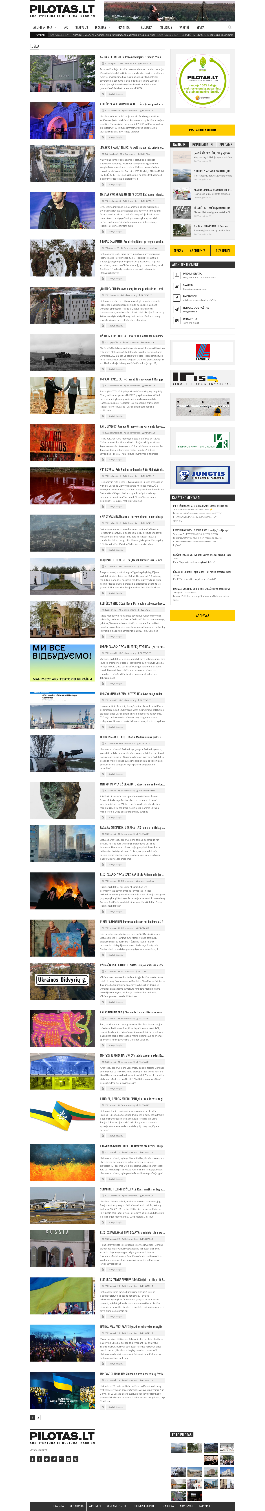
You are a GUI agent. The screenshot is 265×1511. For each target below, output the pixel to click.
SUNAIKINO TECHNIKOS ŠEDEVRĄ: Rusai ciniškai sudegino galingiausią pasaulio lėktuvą (132, 1189)
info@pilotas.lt (190, 311)
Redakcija (77, 1506)
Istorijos (166, 27)
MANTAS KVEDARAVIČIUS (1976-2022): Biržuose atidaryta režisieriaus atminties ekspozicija (132, 194)
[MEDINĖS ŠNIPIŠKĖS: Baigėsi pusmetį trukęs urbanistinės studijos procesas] (211, 1484)
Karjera (168, 1506)
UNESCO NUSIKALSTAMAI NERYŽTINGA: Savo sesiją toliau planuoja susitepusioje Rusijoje (132, 694)
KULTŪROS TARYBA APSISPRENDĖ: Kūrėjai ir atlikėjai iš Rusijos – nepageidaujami (132, 1279)
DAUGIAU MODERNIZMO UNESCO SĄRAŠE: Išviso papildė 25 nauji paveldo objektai (202, 589)
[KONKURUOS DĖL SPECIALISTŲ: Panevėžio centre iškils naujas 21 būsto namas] (211, 1472)
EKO (65, 27)
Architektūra (42, 27)
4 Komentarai (128, 743)
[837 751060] (61, 1459)
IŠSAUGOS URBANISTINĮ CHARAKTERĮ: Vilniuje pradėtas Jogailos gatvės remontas (202, 572)
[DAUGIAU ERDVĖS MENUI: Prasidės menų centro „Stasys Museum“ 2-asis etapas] (194, 1448)
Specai (200, 27)
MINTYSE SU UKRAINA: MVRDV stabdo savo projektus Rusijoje (132, 1055)
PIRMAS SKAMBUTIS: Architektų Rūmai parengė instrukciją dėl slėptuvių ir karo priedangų (132, 242)
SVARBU (188, 284)
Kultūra (146, 27)
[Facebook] (39, 1459)
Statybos (81, 27)
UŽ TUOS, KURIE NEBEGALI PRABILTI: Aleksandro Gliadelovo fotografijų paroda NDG (132, 336)
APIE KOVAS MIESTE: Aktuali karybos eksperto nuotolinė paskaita (132, 517)
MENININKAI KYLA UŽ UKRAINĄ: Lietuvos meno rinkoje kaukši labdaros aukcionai (132, 784)
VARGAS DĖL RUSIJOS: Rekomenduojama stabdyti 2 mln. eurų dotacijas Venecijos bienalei (132, 57)
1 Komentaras (129, 566)
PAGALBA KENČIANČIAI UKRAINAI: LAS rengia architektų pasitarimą (132, 827)
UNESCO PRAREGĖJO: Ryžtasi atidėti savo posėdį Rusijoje (131, 379)
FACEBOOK (190, 296)
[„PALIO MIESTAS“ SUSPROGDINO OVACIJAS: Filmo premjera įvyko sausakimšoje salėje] (194, 1496)
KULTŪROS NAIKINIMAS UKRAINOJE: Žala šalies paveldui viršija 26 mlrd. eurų (132, 104)
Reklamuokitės (117, 1506)
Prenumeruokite (145, 1506)
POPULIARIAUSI (202, 144)
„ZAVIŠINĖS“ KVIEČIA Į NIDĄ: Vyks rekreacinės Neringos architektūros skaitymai (213, 153)
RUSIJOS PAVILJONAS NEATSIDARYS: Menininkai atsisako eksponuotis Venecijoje (132, 1232)
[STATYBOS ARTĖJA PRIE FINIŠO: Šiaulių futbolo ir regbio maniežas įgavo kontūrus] (194, 1472)
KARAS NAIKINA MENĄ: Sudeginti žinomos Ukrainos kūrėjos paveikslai (132, 1012)
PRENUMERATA (192, 273)
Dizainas (100, 27)
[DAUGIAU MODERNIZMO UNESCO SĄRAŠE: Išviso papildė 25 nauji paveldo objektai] (227, 1472)
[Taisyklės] (75, 1459)
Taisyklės (205, 1506)
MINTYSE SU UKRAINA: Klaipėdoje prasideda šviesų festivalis (132, 1374)
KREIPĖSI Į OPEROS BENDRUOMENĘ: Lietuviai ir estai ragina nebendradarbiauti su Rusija (132, 1099)
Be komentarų (131, 110)
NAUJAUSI (179, 144)
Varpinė (184, 27)
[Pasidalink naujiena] (47, 1459)
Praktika (124, 27)
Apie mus (95, 1506)
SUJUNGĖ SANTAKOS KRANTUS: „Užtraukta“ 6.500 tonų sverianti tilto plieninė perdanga (213, 171)
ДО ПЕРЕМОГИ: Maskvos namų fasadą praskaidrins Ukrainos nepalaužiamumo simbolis (132, 289)
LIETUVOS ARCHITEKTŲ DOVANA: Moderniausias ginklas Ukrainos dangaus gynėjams (132, 737)
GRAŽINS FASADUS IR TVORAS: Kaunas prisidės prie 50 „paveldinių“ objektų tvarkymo (202, 555)
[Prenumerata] (32, 1459)
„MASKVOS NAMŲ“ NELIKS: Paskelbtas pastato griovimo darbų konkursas (132, 147)
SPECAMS (225, 144)
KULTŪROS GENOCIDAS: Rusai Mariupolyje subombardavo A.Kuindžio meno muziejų (132, 603)
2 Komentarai (129, 63)
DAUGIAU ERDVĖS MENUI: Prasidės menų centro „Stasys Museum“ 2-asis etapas (213, 226)
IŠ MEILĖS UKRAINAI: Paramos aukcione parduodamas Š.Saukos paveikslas (132, 922)
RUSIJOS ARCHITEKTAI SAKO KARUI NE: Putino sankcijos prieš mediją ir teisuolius (132, 874)
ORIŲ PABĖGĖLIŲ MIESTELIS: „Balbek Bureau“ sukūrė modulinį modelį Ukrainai (132, 560)
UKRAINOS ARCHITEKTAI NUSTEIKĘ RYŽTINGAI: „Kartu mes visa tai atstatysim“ (132, 647)
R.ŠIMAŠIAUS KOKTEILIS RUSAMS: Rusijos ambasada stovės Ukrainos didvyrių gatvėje (132, 965)
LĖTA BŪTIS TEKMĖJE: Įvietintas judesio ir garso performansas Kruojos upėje (175, 34)
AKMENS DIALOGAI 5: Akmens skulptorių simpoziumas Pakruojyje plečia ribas (67, 34)
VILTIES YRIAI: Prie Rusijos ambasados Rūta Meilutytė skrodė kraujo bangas (132, 469)
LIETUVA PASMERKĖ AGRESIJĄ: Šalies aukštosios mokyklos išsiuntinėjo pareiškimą (132, 1327)
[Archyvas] (68, 1459)
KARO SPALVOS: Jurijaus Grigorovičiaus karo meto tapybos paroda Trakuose (132, 426)
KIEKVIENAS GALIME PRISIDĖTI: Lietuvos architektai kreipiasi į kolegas (132, 1146)
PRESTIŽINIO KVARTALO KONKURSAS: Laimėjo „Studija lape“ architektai (202, 506)
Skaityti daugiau (116, 94)
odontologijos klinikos (202, 562)
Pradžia (58, 1506)
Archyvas (186, 1506)
